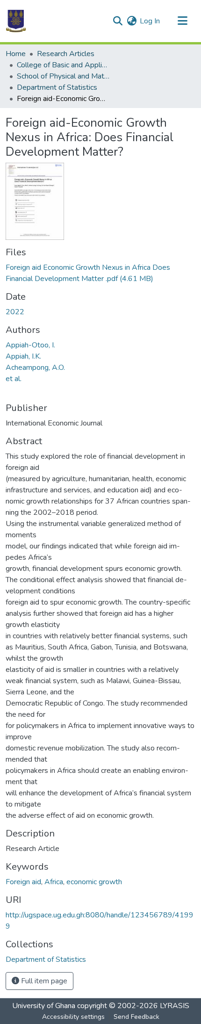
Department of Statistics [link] (57, 87)
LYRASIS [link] (174, 1006)
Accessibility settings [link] (73, 1016)
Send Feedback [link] (136, 1016)
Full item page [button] (43, 981)
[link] (100, 273)
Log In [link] (150, 21)
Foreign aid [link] (23, 882)
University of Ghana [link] (43, 1006)
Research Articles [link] (65, 54)
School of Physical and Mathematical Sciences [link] (63, 76)
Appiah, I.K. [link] (23, 356)
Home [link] (16, 54)
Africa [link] (53, 882)
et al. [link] (14, 379)
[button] (16, 21)
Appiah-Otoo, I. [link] (30, 345)
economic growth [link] (94, 882)
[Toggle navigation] (182, 21)
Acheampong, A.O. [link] (35, 367)
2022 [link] (15, 312)
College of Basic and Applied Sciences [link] (63, 65)
